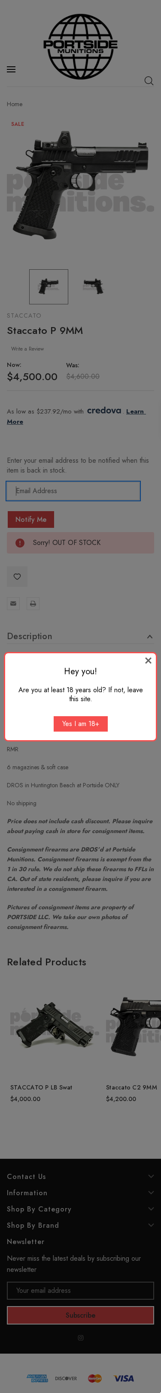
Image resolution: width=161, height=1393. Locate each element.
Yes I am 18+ (80, 724)
